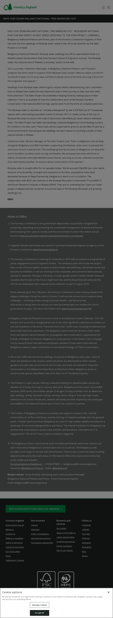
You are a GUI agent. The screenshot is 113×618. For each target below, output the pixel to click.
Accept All (39, 613)
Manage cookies (39, 605)
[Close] (109, 592)
